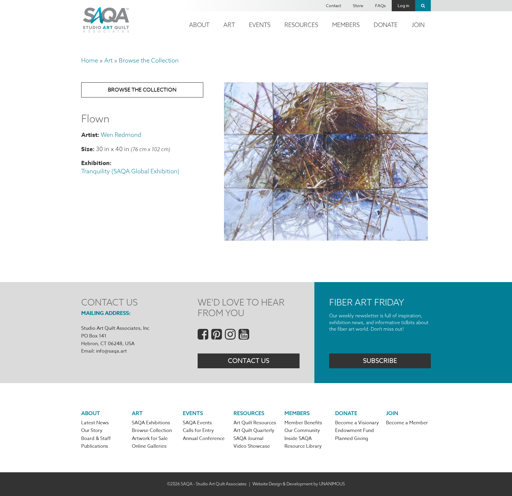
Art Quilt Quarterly (253, 430)
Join (418, 24)
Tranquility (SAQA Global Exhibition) (130, 171)
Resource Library (303, 446)
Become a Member (407, 422)
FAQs (380, 5)
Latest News (95, 422)
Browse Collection (152, 430)
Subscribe (380, 361)
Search (423, 5)
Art (229, 24)
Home (89, 60)
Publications (94, 446)
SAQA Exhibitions (151, 422)
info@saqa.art (111, 351)
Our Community (302, 430)
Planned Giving (351, 438)
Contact (333, 5)
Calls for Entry (198, 430)
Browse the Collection (149, 60)
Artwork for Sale (150, 438)
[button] (326, 238)
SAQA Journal (248, 438)
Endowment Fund (354, 430)
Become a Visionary (357, 422)
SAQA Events (197, 422)
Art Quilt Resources (254, 422)
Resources (301, 24)
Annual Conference (204, 438)
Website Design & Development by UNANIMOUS (298, 484)
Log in (403, 5)
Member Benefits (303, 422)
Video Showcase (251, 446)
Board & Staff (96, 438)
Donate (386, 24)
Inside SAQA (298, 438)
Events (260, 24)
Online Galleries (149, 446)
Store (358, 5)
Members (346, 24)
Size (87, 149)
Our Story (92, 430)
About (199, 24)
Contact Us (248, 361)
